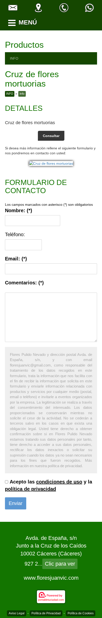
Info (22, 93)
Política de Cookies (81, 613)
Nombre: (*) (18, 210)
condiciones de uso (59, 481)
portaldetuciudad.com (51, 599)
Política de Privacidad (46, 613)
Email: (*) (16, 258)
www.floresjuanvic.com (51, 578)
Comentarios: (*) (24, 282)
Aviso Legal (17, 613)
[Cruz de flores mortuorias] (51, 163)
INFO (14, 58)
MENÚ (28, 22)
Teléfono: (15, 234)
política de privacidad (30, 489)
